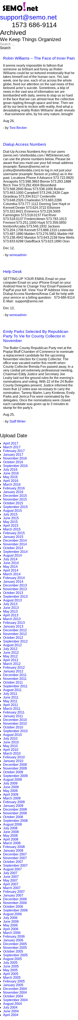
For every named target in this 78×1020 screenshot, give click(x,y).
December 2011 (15, 675)
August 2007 (12, 869)
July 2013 (10, 604)
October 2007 (13, 862)
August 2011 (12, 690)
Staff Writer (17, 421)
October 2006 (13, 906)
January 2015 (13, 537)
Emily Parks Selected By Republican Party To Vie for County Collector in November (35, 336)
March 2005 (12, 977)
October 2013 (13, 593)
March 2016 (12, 484)
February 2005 (14, 981)
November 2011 (15, 678)
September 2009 (15, 776)
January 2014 (13, 581)
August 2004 (12, 1003)
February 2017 (14, 451)
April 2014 (10, 570)
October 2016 (13, 462)
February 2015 (14, 533)
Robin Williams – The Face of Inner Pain (39, 58)
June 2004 (11, 1011)
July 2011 (10, 693)
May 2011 (10, 701)
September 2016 (15, 466)
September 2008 (15, 820)
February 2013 (14, 622)
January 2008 (13, 850)
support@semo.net (28, 17)
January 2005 (13, 985)
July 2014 (10, 559)
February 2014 (14, 578)
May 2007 (10, 880)
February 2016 (14, 488)
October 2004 (13, 996)
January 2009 (13, 805)
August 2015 (12, 510)
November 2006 (15, 903)
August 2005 (12, 959)
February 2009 (14, 802)
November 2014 (15, 544)
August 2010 (12, 735)
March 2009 (12, 798)
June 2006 (11, 921)
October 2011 (13, 682)
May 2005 (10, 970)
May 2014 (10, 566)
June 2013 (11, 608)
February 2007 (14, 891)
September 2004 (15, 1000)
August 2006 (12, 914)
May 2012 (10, 656)
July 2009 (10, 783)
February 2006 (14, 936)
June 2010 (11, 742)
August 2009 (12, 779)
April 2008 (10, 839)
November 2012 (15, 634)
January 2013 (13, 626)
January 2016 (13, 492)
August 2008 (12, 824)
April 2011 (10, 705)
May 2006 (10, 925)
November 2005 (15, 947)
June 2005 (11, 966)
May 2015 (10, 522)
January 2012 (13, 671)
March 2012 (12, 664)
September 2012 (15, 641)
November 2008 (15, 813)
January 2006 (13, 940)
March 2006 (12, 932)
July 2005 (10, 962)
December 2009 (15, 764)
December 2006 (15, 899)
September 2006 (15, 910)
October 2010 (13, 727)
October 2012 (13, 637)
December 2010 (15, 720)
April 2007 (10, 884)
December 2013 (15, 585)
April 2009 (10, 794)
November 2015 (15, 499)
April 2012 (10, 660)
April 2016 (10, 481)
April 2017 (10, 443)
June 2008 (11, 832)
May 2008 (10, 835)
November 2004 (15, 992)
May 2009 (10, 791)
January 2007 (13, 895)
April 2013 (10, 615)
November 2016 (15, 458)
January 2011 (13, 716)
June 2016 (11, 473)
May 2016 (10, 477)
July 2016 (10, 469)
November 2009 (15, 768)
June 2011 (11, 697)
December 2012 (15, 630)
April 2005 (10, 974)
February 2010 (14, 757)
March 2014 (12, 574)
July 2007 (10, 873)
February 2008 (14, 847)
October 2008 (13, 817)
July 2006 (10, 918)
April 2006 (10, 929)
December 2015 (15, 495)
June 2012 (11, 652)
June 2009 (11, 787)
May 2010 (10, 746)
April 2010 (10, 749)
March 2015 (12, 529)
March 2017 (12, 447)
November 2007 (15, 858)
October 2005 (13, 951)
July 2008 (10, 828)
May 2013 (10, 611)
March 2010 (12, 753)
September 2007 (15, 865)
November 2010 (15, 723)
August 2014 (12, 555)
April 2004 (10, 1015)
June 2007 (11, 876)
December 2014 (15, 540)
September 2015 (15, 507)
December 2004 (15, 989)
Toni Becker (18, 127)
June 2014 (11, 563)
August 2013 (12, 600)
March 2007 (12, 888)
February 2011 (14, 712)
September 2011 (15, 686)
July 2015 (10, 514)
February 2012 (14, 667)
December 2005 (15, 944)
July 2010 (10, 738)
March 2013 (12, 619)
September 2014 (15, 551)
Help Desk (12, 271)
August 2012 (12, 645)
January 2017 (13, 454)
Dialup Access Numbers (24, 144)
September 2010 (15, 731)
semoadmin (18, 255)
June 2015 (11, 518)
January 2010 (13, 761)
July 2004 (10, 1007)
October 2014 (13, 548)
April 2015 (10, 525)
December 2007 (15, 854)
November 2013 (15, 589)
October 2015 (13, 503)
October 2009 (13, 772)
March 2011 (11, 708)
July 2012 (10, 649)
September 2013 (15, 596)
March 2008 (12, 843)
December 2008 (15, 809)
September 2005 (15, 955)
